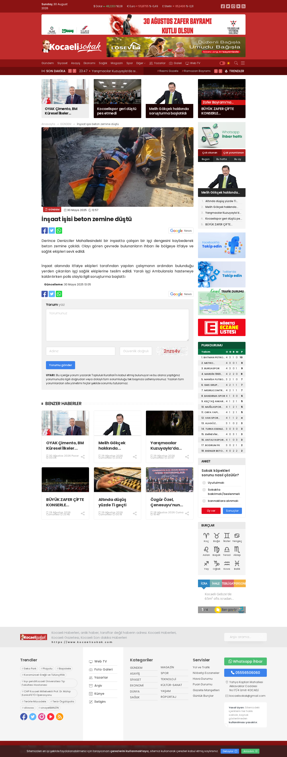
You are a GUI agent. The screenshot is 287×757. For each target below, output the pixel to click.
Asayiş (75, 63)
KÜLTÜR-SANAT (171, 685)
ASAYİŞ (135, 673)
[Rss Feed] (243, 6)
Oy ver (211, 511)
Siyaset (62, 63)
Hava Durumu (203, 679)
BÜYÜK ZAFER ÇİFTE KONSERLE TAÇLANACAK (65, 502)
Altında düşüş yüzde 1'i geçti (112, 502)
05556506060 (247, 672)
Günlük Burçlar (203, 696)
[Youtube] (238, 6)
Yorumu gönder (60, 365)
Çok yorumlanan (233, 152)
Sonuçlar (232, 511)
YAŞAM (166, 691)
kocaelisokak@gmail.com (247, 696)
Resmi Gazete (167, 71)
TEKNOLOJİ (168, 679)
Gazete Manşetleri (206, 690)
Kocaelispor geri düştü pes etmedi (223, 219)
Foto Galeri (103, 669)
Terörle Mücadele (34, 701)
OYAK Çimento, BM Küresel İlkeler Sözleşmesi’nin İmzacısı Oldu (65, 445)
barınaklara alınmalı (223, 501)
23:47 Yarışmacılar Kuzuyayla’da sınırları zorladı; (117, 71)
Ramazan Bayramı (196, 71)
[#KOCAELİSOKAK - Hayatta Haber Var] (71, 45)
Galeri (178, 63)
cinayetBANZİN (48, 708)
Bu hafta (221, 159)
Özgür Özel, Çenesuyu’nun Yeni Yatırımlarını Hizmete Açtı (167, 502)
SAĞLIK (135, 697)
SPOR (165, 673)
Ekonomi (89, 63)
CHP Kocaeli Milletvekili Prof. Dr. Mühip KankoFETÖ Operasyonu (46, 693)
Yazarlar (159, 63)
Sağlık (103, 63)
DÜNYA (135, 691)
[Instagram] (233, 6)
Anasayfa (48, 124)
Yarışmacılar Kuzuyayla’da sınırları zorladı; (165, 445)
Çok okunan (209, 152)
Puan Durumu (202, 684)
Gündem (47, 63)
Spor (129, 63)
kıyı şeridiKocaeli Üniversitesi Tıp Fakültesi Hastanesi (43, 683)
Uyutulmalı (216, 483)
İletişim (99, 701)
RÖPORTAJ (168, 697)
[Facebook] (223, 6)
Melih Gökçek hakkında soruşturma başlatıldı (112, 445)
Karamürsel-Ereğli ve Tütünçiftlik (43, 675)
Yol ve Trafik (201, 667)
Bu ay (237, 159)
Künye (98, 693)
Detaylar (228, 751)
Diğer (139, 63)
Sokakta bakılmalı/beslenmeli (224, 491)
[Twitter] (228, 6)
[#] (33, 637)
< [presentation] (70, 71)
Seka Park (29, 668)
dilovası (28, 708)
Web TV (195, 63)
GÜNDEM (65, 124)
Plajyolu (46, 668)
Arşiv (97, 685)
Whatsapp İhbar (248, 661)
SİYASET (135, 679)
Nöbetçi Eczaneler (206, 673)
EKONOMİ (137, 685)
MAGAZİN (167, 667)
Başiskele (64, 668)
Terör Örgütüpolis (62, 701)
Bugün (206, 159)
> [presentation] (74, 71)
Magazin (117, 63)
